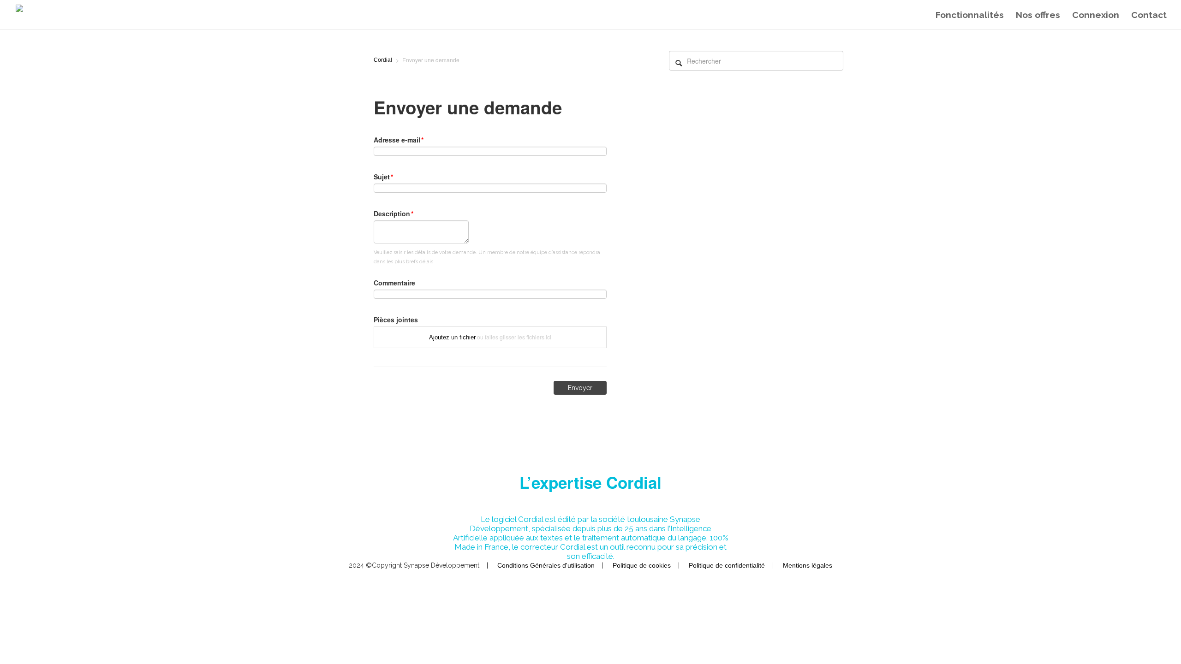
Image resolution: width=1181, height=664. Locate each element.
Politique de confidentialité (728, 565)
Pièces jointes (396, 319)
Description (392, 213)
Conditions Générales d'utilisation (546, 565)
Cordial (383, 60)
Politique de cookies (643, 565)
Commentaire (394, 282)
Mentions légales (807, 565)
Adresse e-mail (397, 139)
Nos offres (1038, 15)
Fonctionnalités (970, 15)
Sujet (382, 176)
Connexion (1095, 15)
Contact (1149, 15)
